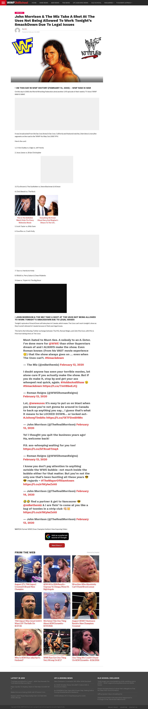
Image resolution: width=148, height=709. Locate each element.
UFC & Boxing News (80, 3)
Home (34, 3)
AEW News (55, 3)
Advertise (123, 707)
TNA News (66, 3)
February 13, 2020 (72, 364)
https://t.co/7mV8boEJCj (60, 386)
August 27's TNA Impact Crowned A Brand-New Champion (25, 586)
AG (25, 29)
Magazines (108, 3)
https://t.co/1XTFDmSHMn (64, 417)
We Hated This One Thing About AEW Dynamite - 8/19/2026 (54, 623)
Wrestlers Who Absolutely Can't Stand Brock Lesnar (84, 585)
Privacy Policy (113, 707)
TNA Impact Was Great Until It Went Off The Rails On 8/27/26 (28, 623)
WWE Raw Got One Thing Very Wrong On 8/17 (54, 658)
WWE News (43, 3)
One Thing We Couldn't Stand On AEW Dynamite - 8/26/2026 (85, 658)
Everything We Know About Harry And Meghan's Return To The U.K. (47, 220)
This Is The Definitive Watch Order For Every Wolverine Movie (25, 220)
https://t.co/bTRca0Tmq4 (40, 449)
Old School (96, 3)
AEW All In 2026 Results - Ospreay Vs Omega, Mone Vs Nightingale (56, 586)
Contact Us (133, 707)
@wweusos (37, 403)
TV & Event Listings (123, 3)
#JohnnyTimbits (34, 417)
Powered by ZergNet (93, 552)
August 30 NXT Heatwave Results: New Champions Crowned (83, 623)
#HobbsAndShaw (72, 382)
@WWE (54, 343)
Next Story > (57, 545)
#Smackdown (54, 357)
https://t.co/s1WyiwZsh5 (40, 484)
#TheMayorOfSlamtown (57, 480)
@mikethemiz (32, 505)
